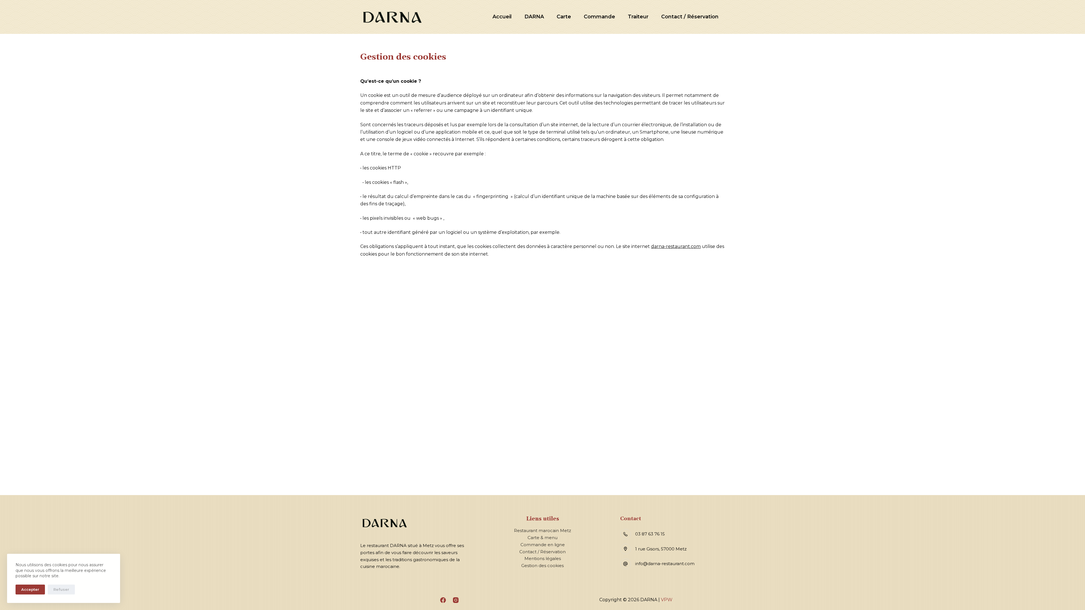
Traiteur (638, 17)
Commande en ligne (542, 544)
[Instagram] (456, 600)
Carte (564, 17)
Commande (599, 17)
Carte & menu (542, 537)
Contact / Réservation (690, 17)
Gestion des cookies (542, 565)
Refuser (61, 589)
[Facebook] (443, 600)
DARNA (534, 17)
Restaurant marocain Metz (542, 530)
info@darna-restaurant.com (665, 563)
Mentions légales (542, 558)
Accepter (30, 589)
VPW (666, 599)
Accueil (502, 17)
